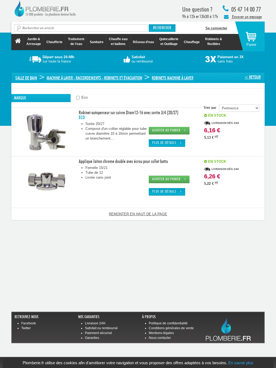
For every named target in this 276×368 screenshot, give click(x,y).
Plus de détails (166, 143)
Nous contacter (160, 338)
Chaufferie (54, 42)
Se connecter (216, 28)
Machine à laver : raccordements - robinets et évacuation (94, 78)
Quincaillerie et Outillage (168, 41)
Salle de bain (26, 78)
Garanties (92, 338)
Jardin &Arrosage (33, 41)
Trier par (211, 108)
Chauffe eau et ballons (118, 41)
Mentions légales (161, 333)
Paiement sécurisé (98, 333)
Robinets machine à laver (172, 78)
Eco (84, 97)
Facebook (28, 323)
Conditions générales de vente (171, 328)
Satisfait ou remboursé (101, 328)
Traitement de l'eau (76, 41)
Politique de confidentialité (168, 323)
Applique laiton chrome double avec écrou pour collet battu (123, 161)
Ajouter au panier (168, 130)
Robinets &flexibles (213, 41)
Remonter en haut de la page (138, 214)
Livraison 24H (95, 323)
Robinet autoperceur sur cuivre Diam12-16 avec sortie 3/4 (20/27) (128, 112)
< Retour (252, 77)
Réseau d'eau (143, 42)
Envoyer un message (246, 17)
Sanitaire (97, 42)
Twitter (26, 328)
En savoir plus (240, 362)
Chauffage (192, 42)
